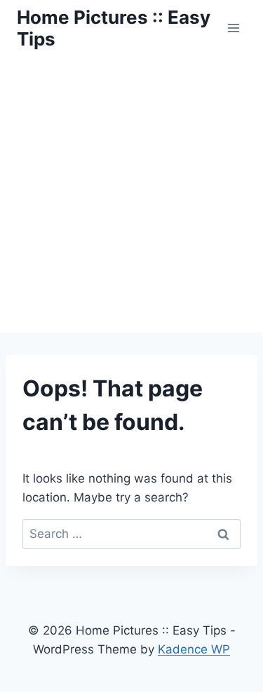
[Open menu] (233, 28)
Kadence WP (194, 649)
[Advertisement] (131, 194)
